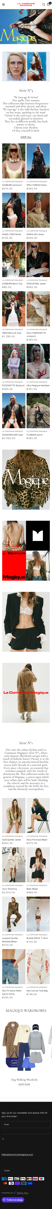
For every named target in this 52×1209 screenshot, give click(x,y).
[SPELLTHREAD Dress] (38, 161)
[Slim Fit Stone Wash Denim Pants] (13, 966)
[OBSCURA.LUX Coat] (13, 308)
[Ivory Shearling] (13, 864)
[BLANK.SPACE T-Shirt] (38, 914)
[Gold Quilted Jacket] (13, 815)
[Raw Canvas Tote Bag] (38, 966)
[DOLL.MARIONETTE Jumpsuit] (38, 308)
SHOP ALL (26, 137)
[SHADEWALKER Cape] (13, 410)
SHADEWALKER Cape (12, 434)
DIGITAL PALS (22, 1193)
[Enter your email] (47, 1124)
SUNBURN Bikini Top (12, 283)
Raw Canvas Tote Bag (37, 990)
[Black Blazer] (38, 864)
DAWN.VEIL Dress (35, 234)
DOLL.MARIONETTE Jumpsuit (36, 334)
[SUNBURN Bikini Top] (13, 259)
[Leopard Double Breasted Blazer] (13, 914)
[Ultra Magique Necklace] (38, 361)
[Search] (43, 4)
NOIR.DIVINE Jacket (36, 283)
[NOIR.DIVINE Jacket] (38, 259)
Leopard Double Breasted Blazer (10, 940)
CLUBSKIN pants (34, 434)
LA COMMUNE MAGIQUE (12, 181)
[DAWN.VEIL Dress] (38, 210)
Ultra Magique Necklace (38, 385)
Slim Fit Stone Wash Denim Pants (12, 992)
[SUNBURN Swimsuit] (13, 161)
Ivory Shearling (9, 889)
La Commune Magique (12, 231)
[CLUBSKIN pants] (38, 410)
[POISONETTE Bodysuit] (13, 361)
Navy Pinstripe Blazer (37, 839)
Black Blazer (32, 889)
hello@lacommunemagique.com (17, 1154)
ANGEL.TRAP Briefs (11, 234)
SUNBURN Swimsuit (12, 185)
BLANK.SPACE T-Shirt (37, 938)
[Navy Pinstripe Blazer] (38, 815)
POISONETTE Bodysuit (13, 385)
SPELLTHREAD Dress (37, 185)
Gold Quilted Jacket (11, 839)
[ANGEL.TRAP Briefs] (13, 210)
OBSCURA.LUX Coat (11, 333)
